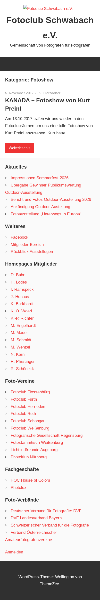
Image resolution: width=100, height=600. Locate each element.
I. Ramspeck (22, 289)
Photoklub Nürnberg (29, 457)
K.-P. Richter (22, 318)
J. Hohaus (20, 296)
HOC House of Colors (30, 480)
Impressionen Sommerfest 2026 (39, 178)
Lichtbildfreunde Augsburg (34, 449)
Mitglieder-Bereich (27, 244)
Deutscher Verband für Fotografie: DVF (46, 511)
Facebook (19, 237)
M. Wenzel (20, 347)
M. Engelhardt (23, 325)
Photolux (18, 487)
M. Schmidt (21, 340)
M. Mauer (19, 332)
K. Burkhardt (22, 303)
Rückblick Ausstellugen (32, 251)
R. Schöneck (22, 368)
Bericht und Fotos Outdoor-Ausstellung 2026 (51, 199)
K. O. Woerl (21, 311)
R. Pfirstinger (23, 361)
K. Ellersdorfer (49, 93)
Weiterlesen (18, 148)
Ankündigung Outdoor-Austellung (40, 206)
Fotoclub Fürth (24, 399)
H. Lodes (19, 282)
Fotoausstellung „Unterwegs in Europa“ (46, 214)
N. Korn (18, 354)
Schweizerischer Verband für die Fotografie (50, 525)
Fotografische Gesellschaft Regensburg (47, 435)
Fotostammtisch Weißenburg (37, 442)
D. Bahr (18, 275)
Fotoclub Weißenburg (30, 428)
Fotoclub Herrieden (28, 406)
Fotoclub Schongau (28, 421)
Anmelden (14, 552)
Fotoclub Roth (23, 413)
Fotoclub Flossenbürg (30, 392)
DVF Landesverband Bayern (36, 518)
